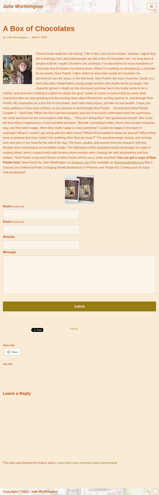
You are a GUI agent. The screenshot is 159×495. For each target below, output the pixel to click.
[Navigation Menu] (151, 6)
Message (9, 252)
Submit (79, 306)
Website (9, 237)
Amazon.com (80, 162)
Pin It (73, 329)
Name (13, 206)
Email (13, 221)
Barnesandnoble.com (129, 162)
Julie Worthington (17, 37)
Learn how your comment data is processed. (87, 462)
